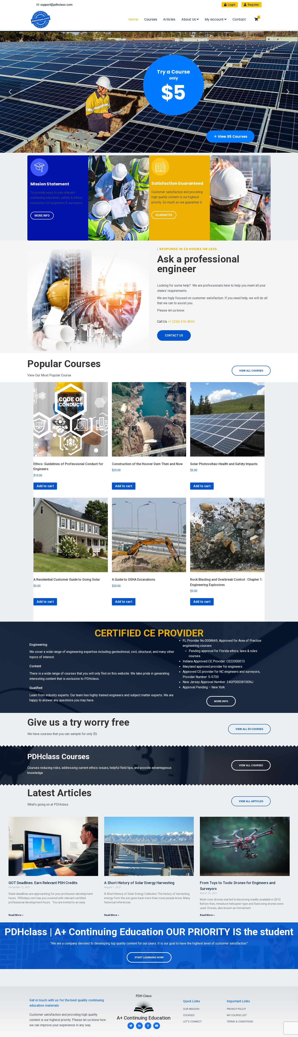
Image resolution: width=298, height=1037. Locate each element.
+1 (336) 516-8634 (181, 321)
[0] (256, 19)
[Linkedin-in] (139, 1025)
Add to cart (45, 486)
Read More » (16, 915)
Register (253, 4)
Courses (150, 19)
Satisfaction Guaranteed (177, 183)
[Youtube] (156, 1025)
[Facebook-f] (148, 1025)
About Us (189, 19)
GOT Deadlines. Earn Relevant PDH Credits (43, 883)
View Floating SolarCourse (221, 136)
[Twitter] (131, 1025)
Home (133, 19)
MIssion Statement (49, 184)
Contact (239, 19)
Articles (169, 19)
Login (231, 4)
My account (214, 19)
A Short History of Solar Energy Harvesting (139, 883)
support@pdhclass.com (56, 4)
